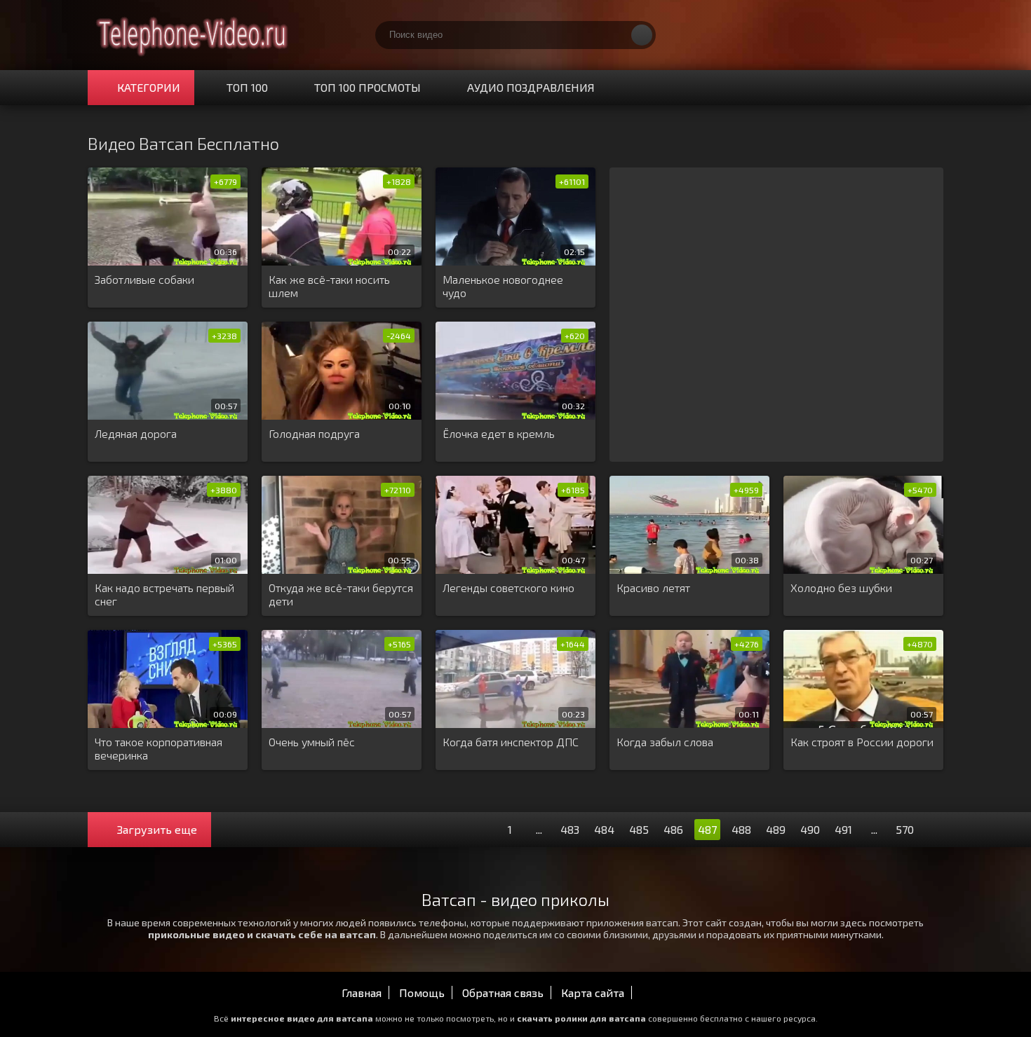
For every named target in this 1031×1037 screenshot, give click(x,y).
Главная (362, 992)
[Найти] (641, 35)
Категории (148, 87)
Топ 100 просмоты (367, 87)
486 (673, 829)
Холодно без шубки (841, 587)
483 (569, 829)
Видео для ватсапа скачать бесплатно (193, 35)
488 (741, 829)
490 (810, 829)
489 (776, 829)
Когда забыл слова (664, 741)
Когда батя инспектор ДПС (511, 741)
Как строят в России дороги (862, 741)
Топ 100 (247, 87)
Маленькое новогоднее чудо (503, 286)
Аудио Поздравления (531, 87)
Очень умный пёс (312, 741)
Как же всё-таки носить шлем (329, 286)
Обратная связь (503, 992)
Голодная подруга (314, 433)
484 (604, 829)
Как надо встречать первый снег (164, 594)
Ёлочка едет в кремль (499, 433)
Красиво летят (653, 587)
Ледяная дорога (136, 433)
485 (639, 829)
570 (905, 829)
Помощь (422, 992)
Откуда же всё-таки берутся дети (341, 594)
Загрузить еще (157, 829)
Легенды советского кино (508, 587)
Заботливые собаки (144, 279)
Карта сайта (592, 992)
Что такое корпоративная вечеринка (158, 748)
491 (843, 829)
